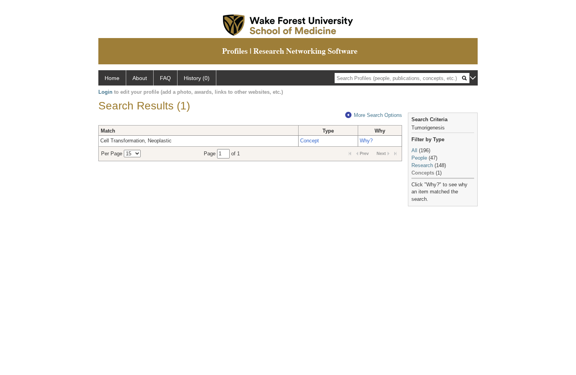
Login (105, 92)
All (414, 150)
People (419, 158)
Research (422, 165)
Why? (366, 141)
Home (112, 78)
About (139, 78)
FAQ (165, 78)
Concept (309, 141)
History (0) (197, 78)
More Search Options (378, 115)
